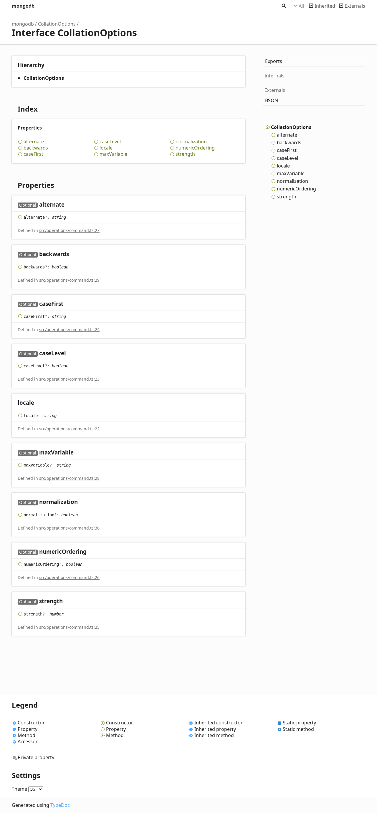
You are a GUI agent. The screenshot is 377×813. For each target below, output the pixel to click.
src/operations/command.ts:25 (69, 627)
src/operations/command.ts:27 (69, 230)
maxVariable (113, 154)
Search (283, 6)
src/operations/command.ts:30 (69, 528)
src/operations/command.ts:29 (69, 280)
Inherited (325, 6)
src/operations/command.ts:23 (69, 379)
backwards (36, 148)
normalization (191, 142)
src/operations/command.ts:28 (69, 478)
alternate (34, 142)
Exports (273, 61)
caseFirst (33, 154)
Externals (355, 6)
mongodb (23, 6)
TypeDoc (60, 805)
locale (106, 148)
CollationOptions (57, 24)
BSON (271, 100)
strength (185, 154)
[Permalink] (70, 205)
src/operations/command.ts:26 (69, 577)
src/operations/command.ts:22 (69, 429)
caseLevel (110, 142)
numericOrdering (195, 148)
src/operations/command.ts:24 (69, 329)
